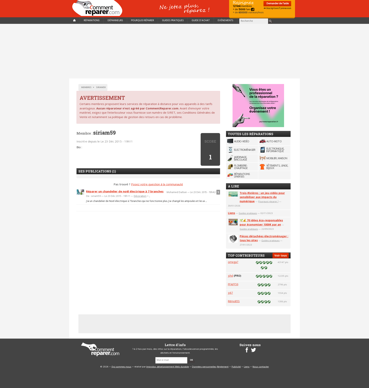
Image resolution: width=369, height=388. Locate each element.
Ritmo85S (234, 301)
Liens (231, 213)
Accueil (98, 8)
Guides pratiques (173, 20)
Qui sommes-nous (121, 367)
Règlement (223, 367)
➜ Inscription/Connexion (277, 8)
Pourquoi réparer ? (268, 201)
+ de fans (242, 9)
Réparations (92, 20)
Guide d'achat (201, 20)
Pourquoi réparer (142, 20)
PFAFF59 (233, 284)
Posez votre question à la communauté (157, 184)
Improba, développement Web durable (167, 367)
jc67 (230, 293)
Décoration (140, 196)
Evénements (225, 20)
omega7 (233, 262)
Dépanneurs (115, 20)
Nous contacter (261, 367)
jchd (230, 275)
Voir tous (280, 255)
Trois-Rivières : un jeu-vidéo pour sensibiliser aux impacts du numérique (262, 197)
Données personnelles (204, 367)
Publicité (236, 367)
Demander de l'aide (277, 4)
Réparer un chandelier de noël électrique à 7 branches (125, 191)
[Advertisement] (184, 51)
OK (191, 360)
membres (242, 6)
